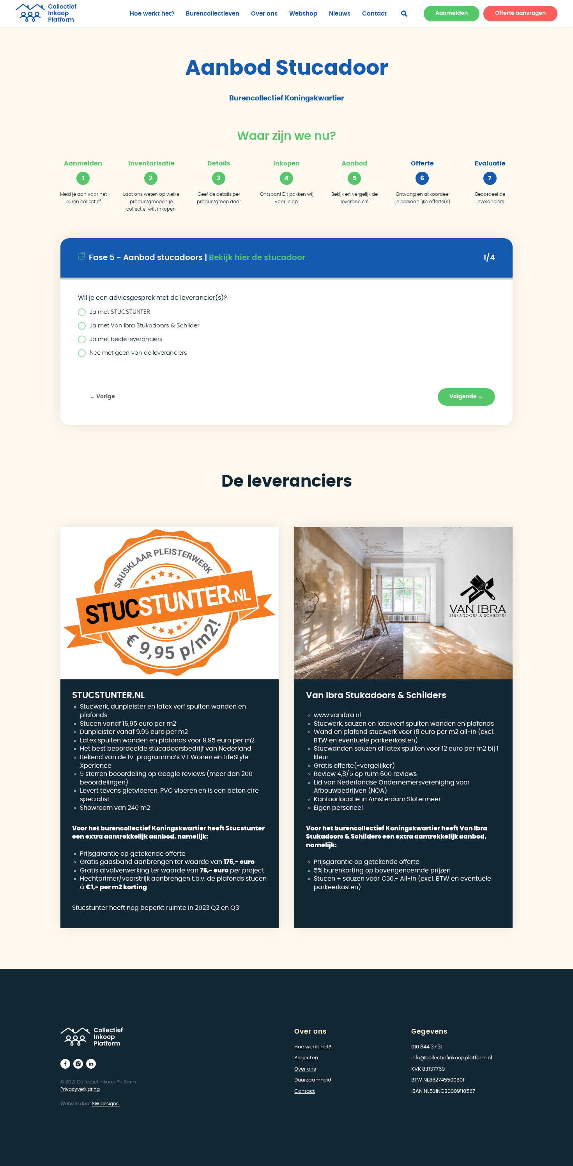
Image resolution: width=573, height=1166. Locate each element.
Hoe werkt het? (152, 14)
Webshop (303, 14)
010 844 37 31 (426, 1047)
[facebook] (404, 13)
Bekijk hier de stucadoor (257, 258)
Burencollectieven (212, 14)
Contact (374, 14)
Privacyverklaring (80, 1089)
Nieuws (339, 14)
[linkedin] (91, 1064)
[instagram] (78, 1064)
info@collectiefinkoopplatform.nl (451, 1057)
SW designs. (106, 1103)
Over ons (264, 14)
